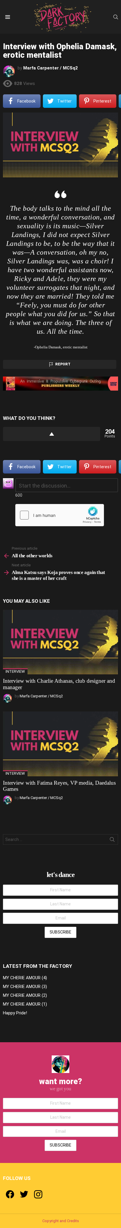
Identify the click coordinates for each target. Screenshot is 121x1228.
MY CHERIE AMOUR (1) (25, 1004)
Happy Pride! (15, 1013)
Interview (15, 671)
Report (62, 364)
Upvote (51, 434)
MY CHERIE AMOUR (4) (25, 977)
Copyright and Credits (60, 1221)
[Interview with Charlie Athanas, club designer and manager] (60, 642)
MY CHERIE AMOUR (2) (25, 995)
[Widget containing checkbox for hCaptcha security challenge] (59, 515)
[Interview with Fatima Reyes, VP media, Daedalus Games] (60, 743)
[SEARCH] (115, 17)
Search (112, 840)
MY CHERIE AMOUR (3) (25, 986)
